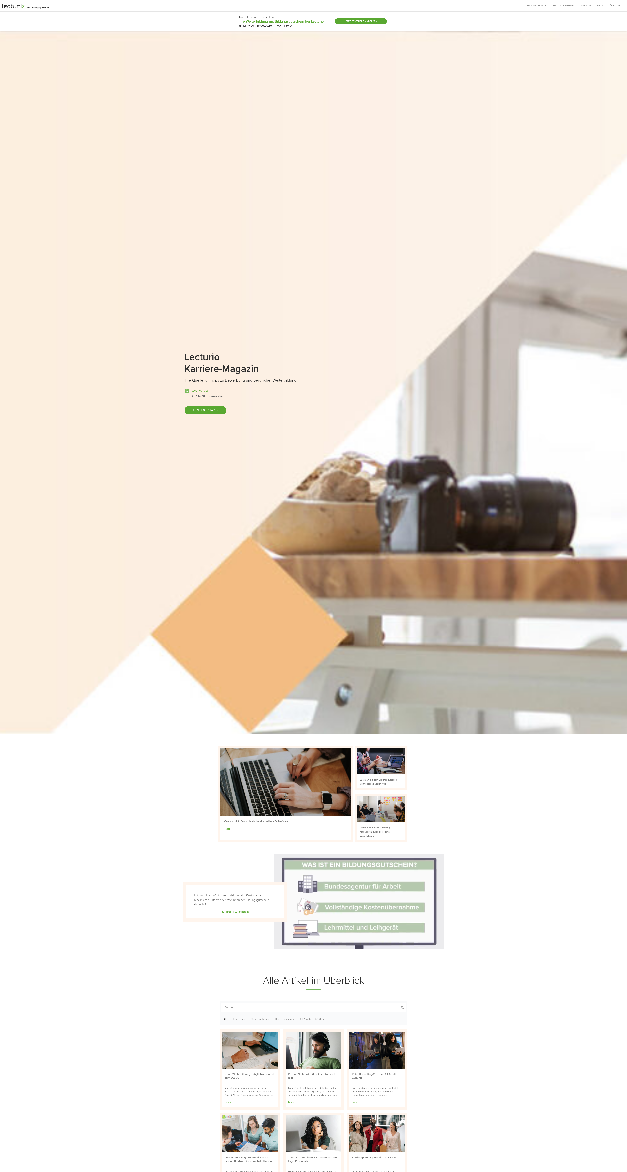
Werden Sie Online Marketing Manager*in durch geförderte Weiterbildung (375, 831)
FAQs (600, 5)
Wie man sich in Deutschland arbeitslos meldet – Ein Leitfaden (256, 821)
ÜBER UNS (614, 5)
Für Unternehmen (564, 5)
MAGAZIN (586, 5)
